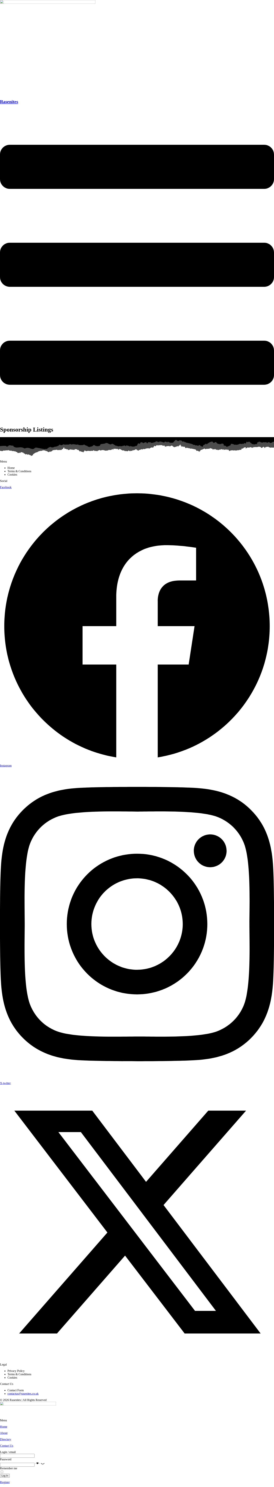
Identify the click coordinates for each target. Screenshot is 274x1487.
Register (5, 1482)
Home (3, 1426)
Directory (5, 1439)
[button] (40, 1464)
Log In (4, 1475)
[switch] (2, 1472)
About (3, 1433)
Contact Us (6, 1445)
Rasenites (9, 101)
